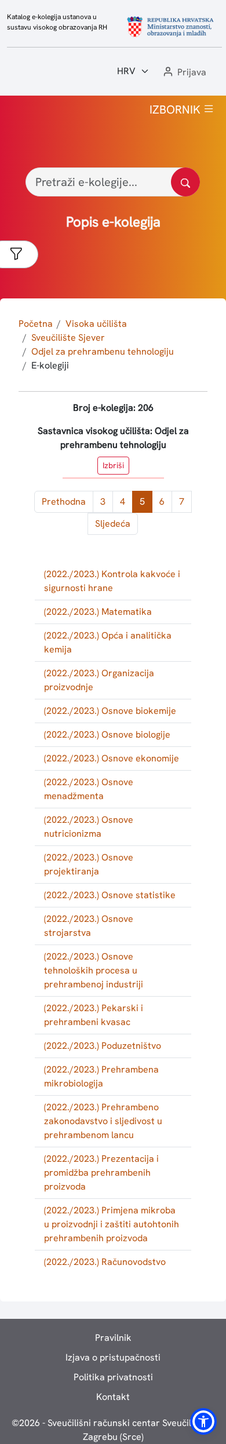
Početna (36, 324)
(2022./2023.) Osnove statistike (110, 895)
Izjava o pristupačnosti (113, 1357)
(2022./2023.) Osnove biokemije (110, 711)
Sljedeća (112, 523)
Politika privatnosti (113, 1377)
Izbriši (113, 465)
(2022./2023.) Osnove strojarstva (88, 926)
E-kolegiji (50, 365)
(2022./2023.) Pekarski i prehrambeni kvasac (93, 1015)
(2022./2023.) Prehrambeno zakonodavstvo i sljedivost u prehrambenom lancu (103, 1121)
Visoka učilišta (96, 324)
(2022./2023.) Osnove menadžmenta (88, 789)
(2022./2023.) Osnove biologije (107, 734)
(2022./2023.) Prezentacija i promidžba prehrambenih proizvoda (101, 1173)
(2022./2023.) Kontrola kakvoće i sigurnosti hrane (112, 581)
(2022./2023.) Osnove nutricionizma (88, 827)
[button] (183, 73)
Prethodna (64, 501)
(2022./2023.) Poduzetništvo (102, 1046)
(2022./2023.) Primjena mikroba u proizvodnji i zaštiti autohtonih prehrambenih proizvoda (111, 1224)
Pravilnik (113, 1338)
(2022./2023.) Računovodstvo (105, 1262)
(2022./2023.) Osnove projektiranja (88, 864)
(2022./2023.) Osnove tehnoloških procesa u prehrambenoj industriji (93, 970)
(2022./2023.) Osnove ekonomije (111, 758)
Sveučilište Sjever (68, 337)
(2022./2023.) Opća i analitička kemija (108, 642)
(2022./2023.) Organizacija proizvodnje (99, 680)
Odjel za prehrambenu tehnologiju (102, 351)
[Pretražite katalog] (185, 181)
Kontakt (113, 1397)
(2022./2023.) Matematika (98, 612)
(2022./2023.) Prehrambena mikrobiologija (101, 1076)
